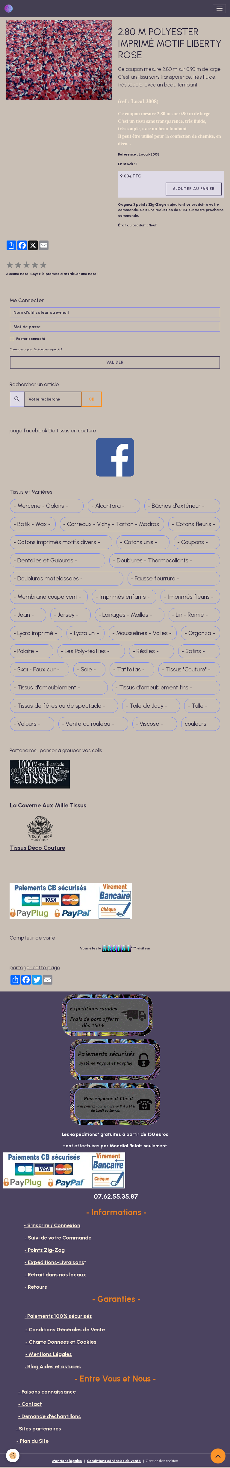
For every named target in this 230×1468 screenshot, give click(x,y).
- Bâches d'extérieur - (176, 505)
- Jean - (23, 614)
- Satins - (193, 651)
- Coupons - (192, 542)
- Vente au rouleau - (88, 723)
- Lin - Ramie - (190, 614)
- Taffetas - (129, 669)
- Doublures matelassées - (48, 578)
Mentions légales (67, 1460)
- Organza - (199, 633)
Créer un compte (21, 349)
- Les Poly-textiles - (85, 651)
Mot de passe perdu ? (48, 349)
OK (92, 399)
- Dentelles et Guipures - (45, 560)
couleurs (195, 723)
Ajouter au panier (194, 188)
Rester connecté (30, 338)
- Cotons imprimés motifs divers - (56, 542)
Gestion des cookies (162, 1460)
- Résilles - (146, 651)
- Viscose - (149, 723)
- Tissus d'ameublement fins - (153, 687)
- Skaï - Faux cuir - (36, 669)
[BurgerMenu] (219, 8)
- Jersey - (66, 614)
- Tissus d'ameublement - (46, 687)
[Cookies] (12, 1455)
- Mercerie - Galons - (40, 505)
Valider (115, 362)
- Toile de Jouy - (146, 705)
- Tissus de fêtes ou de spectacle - (59, 705)
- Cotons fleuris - (193, 524)
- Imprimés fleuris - (189, 596)
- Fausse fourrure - (155, 578)
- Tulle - (198, 705)
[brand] (9, 8)
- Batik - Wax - (32, 524)
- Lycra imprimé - (35, 633)
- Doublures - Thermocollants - (152, 560)
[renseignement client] (115, 1103)
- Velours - (26, 723)
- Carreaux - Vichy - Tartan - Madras (111, 524)
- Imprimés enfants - (123, 596)
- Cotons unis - (138, 542)
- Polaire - (25, 651)
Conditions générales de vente (114, 1460)
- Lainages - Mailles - (125, 614)
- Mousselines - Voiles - (142, 633)
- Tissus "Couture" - (186, 669)
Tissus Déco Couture (37, 847)
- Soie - (86, 669)
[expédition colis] (107, 1014)
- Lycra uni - (84, 633)
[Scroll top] (218, 1455)
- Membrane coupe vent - (47, 596)
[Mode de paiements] (115, 1059)
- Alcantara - (108, 505)
